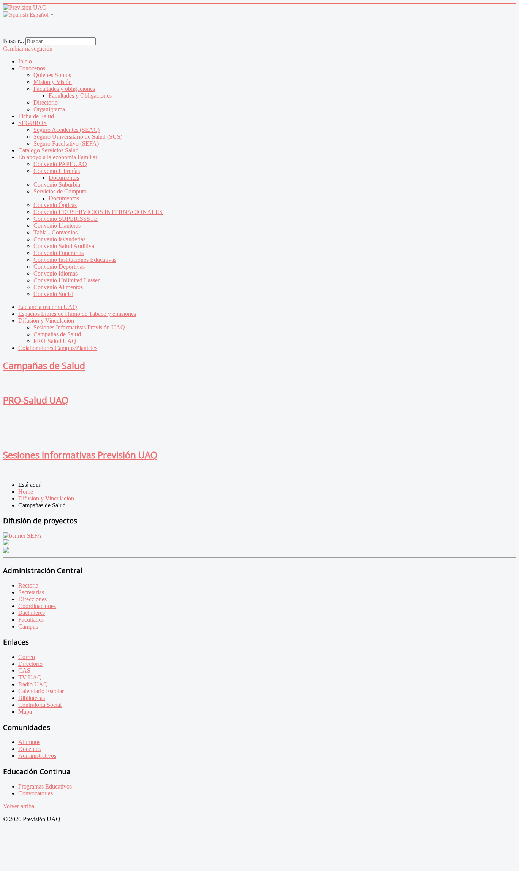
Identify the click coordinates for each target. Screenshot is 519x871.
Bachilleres (31, 613)
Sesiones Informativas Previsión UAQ (79, 327)
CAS (24, 670)
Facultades (31, 619)
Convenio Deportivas (59, 266)
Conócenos (31, 68)
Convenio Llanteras (57, 225)
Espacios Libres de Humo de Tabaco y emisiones (77, 313)
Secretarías (31, 592)
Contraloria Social (40, 705)
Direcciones (32, 599)
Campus (28, 626)
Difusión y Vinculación (46, 320)
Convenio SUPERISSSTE (65, 218)
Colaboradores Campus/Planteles (57, 348)
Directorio (45, 102)
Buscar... (13, 41)
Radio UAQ (33, 684)
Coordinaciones (37, 606)
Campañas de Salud (57, 334)
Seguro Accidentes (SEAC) (66, 130)
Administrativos (37, 755)
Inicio (25, 61)
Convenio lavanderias (59, 239)
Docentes (29, 749)
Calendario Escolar (41, 691)
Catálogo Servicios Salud (48, 150)
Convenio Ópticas (55, 205)
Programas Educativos (45, 786)
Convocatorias (35, 793)
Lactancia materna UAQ (47, 307)
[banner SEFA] (22, 535)
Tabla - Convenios (55, 232)
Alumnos (29, 742)
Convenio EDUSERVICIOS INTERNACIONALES (98, 212)
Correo (26, 657)
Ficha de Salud (36, 116)
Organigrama (49, 109)
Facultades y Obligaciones (80, 95)
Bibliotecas (31, 698)
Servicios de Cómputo (60, 191)
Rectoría (28, 585)
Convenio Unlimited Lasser (66, 280)
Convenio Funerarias (58, 253)
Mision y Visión (52, 82)
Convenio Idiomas (55, 273)
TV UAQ (30, 677)
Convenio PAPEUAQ (60, 164)
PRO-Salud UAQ (54, 341)
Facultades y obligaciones (64, 89)
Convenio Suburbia (56, 184)
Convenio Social (53, 294)
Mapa (25, 711)
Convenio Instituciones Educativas (74, 260)
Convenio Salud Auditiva (63, 246)
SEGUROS (32, 123)
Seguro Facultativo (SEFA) (66, 143)
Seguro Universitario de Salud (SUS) (77, 136)
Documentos (64, 177)
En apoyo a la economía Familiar (57, 157)
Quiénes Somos (52, 75)
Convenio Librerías (56, 171)
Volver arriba (18, 806)
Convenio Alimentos (58, 287)
